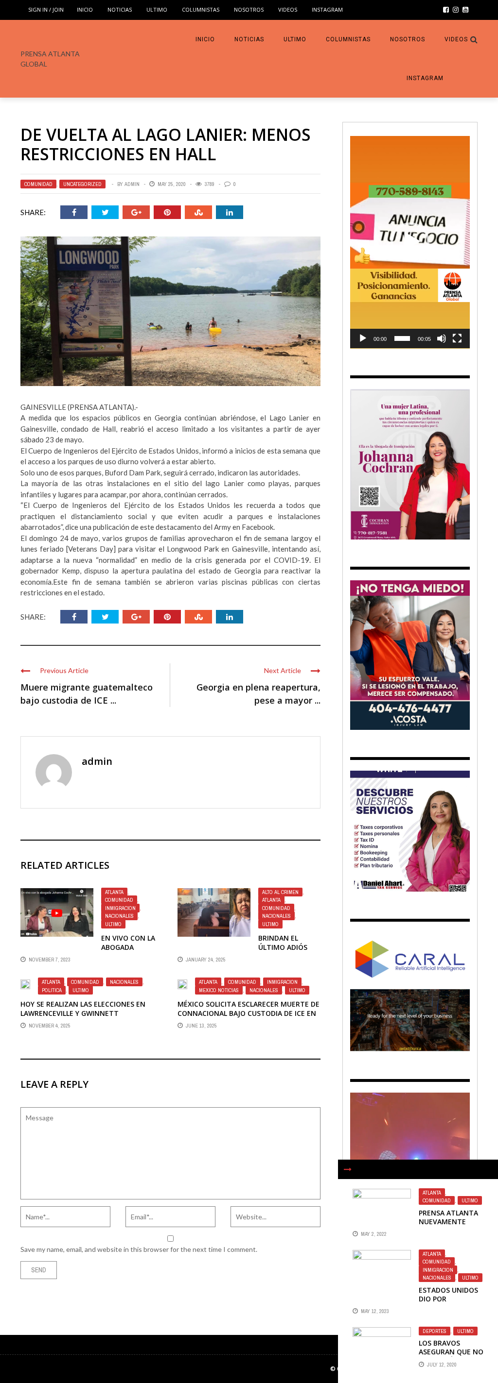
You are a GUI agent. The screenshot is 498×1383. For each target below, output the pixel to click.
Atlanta (114, 892)
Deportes (434, 1331)
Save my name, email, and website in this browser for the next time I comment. (138, 1249)
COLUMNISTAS (200, 9)
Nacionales (119, 915)
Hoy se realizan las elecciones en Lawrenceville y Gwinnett (82, 1008)
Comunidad (38, 184)
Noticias (119, 9)
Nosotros (249, 9)
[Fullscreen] (457, 338)
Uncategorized (82, 184)
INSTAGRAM (327, 9)
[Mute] (441, 338)
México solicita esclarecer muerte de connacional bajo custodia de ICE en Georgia (249, 1012)
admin (132, 184)
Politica (52, 990)
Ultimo (156, 9)
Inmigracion (120, 908)
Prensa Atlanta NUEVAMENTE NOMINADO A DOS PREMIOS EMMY (449, 1226)
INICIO (85, 9)
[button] (410, 241)
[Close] (347, 1169)
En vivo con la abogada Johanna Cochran (128, 951)
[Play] (363, 338)
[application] (410, 242)
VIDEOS (287, 9)
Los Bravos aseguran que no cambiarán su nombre (451, 1356)
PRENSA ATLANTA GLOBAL (50, 59)
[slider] (402, 338)
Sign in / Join (46, 9)
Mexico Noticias (219, 990)
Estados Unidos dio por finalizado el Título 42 (448, 1303)
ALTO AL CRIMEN (280, 892)
